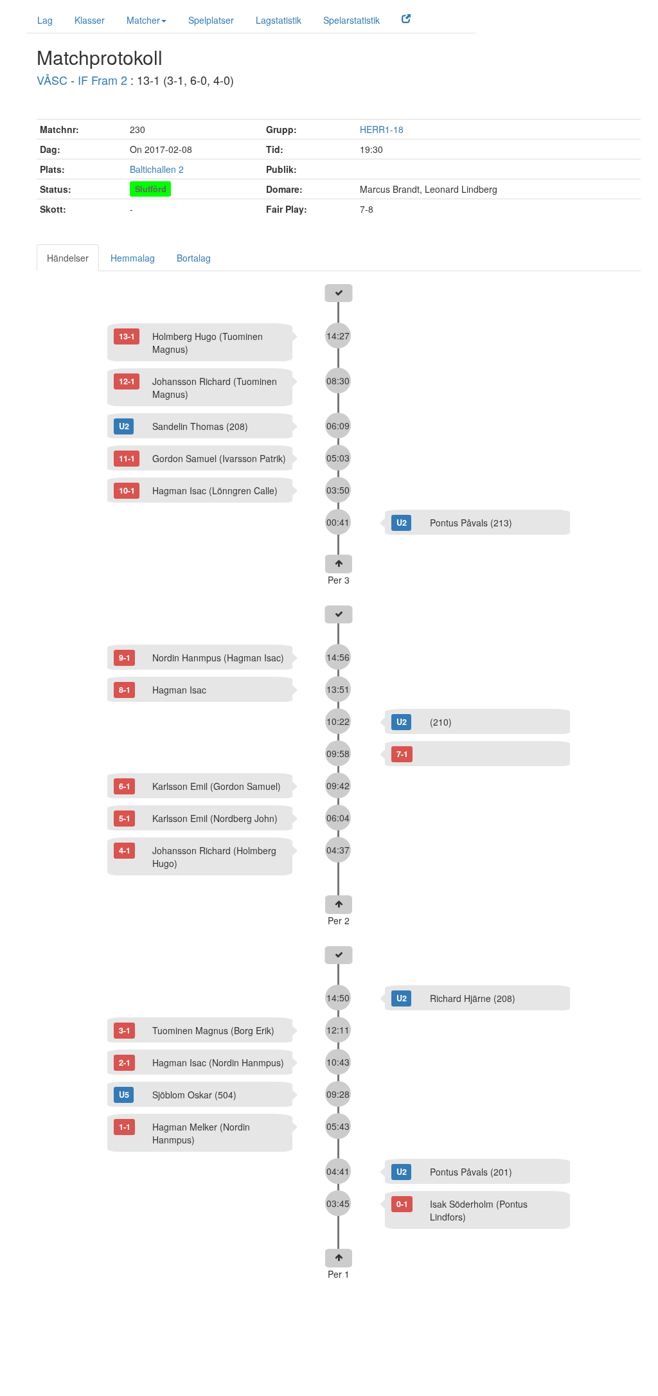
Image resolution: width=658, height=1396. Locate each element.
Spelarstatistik (351, 19)
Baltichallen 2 (157, 169)
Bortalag (194, 257)
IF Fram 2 (102, 79)
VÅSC (52, 79)
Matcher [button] (143, 19)
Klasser (90, 19)
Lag (45, 19)
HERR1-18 (382, 129)
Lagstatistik (278, 19)
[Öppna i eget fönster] (406, 18)
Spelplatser (211, 19)
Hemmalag (133, 257)
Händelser (68, 257)
